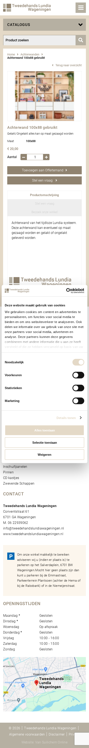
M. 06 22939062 (15, 523)
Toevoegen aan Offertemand (42, 170)
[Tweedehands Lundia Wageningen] (27, 8)
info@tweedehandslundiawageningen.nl (33, 528)
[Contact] (44, 684)
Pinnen (8, 472)
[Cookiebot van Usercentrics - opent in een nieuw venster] (66, 290)
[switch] (78, 375)
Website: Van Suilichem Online (44, 742)
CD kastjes (11, 478)
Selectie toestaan (44, 442)
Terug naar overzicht (68, 65)
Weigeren (44, 454)
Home (11, 54)
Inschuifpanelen (15, 467)
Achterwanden (29, 54)
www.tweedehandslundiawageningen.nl (33, 534)
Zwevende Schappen (18, 483)
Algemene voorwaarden (27, 734)
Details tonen (66, 417)
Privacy (74, 734)
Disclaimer (57, 734)
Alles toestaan (44, 430)
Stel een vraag (42, 180)
